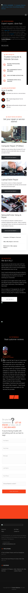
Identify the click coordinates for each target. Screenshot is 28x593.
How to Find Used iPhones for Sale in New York (12, 558)
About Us (3, 529)
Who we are (4, 45)
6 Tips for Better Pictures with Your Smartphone (12, 552)
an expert (11, 34)
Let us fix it (10, 299)
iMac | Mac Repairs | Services (10, 241)
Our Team (16, 529)
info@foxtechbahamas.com (8, 544)
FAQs (2, 531)
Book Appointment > (11, 157)
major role (6, 30)
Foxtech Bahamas (16, 587)
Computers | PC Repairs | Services (12, 237)
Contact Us (16, 531)
